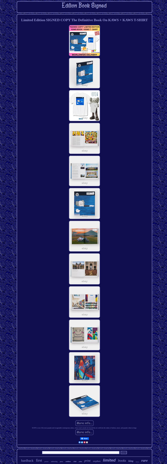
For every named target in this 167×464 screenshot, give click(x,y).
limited (109, 460)
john (80, 461)
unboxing (54, 461)
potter (47, 461)
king (130, 460)
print (87, 460)
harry (137, 462)
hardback (27, 460)
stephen (96, 461)
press (61, 461)
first (39, 460)
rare (144, 460)
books (122, 460)
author (68, 461)
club (74, 461)
